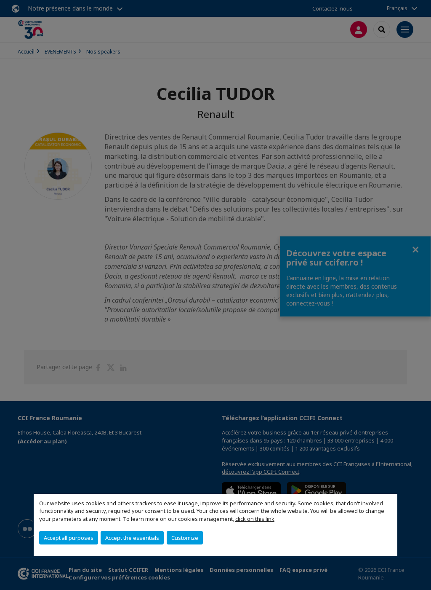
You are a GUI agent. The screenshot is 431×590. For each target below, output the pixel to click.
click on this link (254, 519)
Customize (184, 538)
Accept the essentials (132, 538)
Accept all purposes (68, 538)
